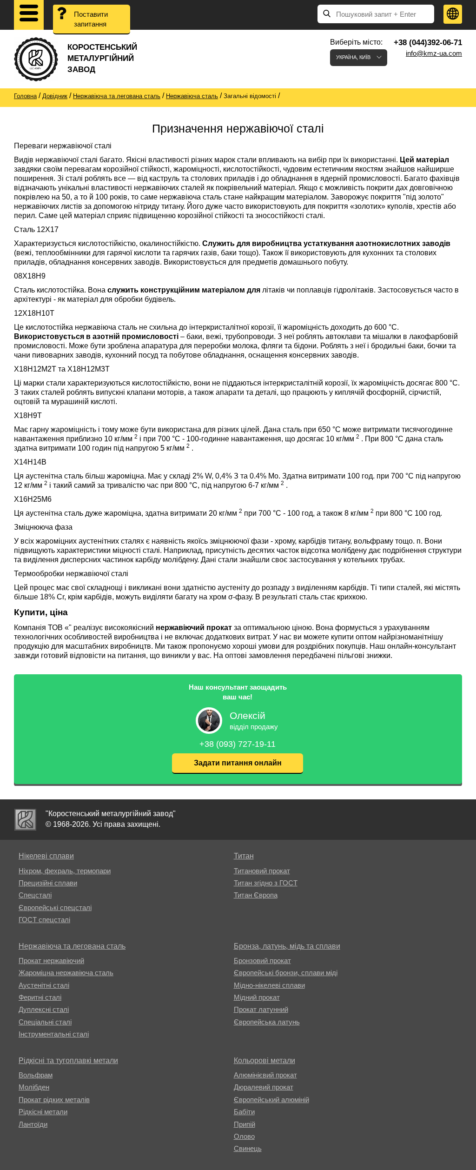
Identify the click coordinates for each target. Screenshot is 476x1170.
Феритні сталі (40, 997)
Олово (244, 1136)
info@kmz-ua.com (434, 53)
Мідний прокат (257, 997)
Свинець (248, 1148)
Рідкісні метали (43, 1112)
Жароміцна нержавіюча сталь (66, 973)
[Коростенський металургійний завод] (25, 820)
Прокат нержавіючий (51, 960)
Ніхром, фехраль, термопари (65, 871)
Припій (244, 1124)
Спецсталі (35, 895)
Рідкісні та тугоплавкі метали (68, 1060)
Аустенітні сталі (44, 985)
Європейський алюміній (271, 1100)
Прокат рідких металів (54, 1100)
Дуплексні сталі (44, 1009)
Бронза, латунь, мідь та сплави (287, 946)
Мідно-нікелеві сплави (269, 985)
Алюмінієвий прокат (265, 1075)
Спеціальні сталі (45, 1022)
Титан (244, 856)
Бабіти (244, 1112)
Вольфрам (36, 1075)
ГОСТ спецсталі (44, 920)
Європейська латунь (267, 1022)
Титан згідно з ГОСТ (266, 883)
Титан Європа (256, 895)
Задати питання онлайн (238, 763)
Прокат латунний (261, 1009)
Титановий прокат (262, 871)
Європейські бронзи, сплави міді (285, 973)
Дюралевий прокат (263, 1087)
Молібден (34, 1087)
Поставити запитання (91, 19)
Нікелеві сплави (46, 856)
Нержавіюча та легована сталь (72, 946)
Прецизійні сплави (48, 883)
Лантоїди (33, 1124)
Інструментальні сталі (54, 1034)
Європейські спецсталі (55, 907)
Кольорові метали (264, 1060)
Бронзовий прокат (262, 960)
